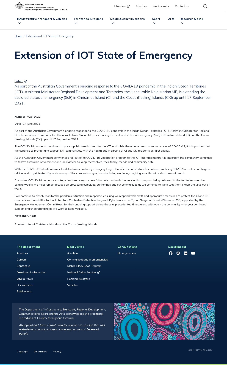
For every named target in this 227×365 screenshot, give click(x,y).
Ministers (120, 6)
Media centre (161, 6)
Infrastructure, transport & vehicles (42, 19)
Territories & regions (88, 19)
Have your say (127, 253)
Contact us (182, 6)
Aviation (72, 253)
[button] (204, 5)
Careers (22, 259)
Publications (24, 291)
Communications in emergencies (87, 259)
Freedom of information (31, 272)
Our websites (25, 285)
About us (141, 6)
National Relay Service (81, 272)
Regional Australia (78, 279)
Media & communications (127, 19)
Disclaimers (40, 351)
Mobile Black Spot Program (84, 266)
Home (18, 36)
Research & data (191, 19)
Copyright (22, 351)
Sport (156, 19)
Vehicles (72, 285)
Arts (171, 19)
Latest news (25, 278)
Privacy (57, 351)
